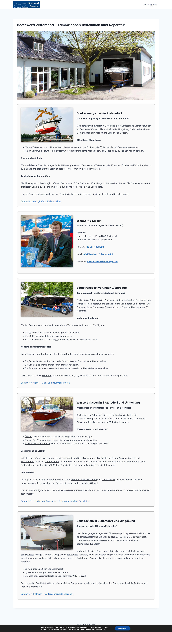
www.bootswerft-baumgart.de (102, 261)
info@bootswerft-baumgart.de (98, 254)
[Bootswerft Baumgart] (86, 65)
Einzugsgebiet (150, 4)
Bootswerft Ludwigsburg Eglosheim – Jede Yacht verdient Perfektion (55, 501)
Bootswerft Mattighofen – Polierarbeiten (41, 201)
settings (103, 629)
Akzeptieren (122, 628)
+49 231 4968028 (94, 247)
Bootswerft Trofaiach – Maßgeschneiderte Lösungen (47, 594)
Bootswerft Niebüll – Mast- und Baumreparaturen (45, 383)
